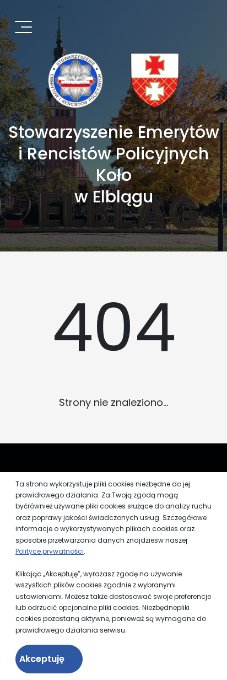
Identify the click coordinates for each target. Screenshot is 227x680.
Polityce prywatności (49, 551)
